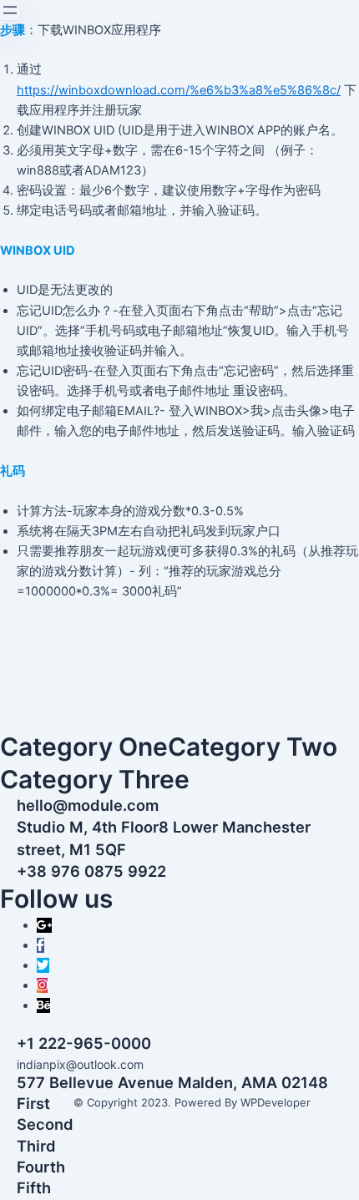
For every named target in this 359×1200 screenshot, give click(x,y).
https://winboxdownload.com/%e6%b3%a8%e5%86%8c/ (179, 90)
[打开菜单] (10, 10)
